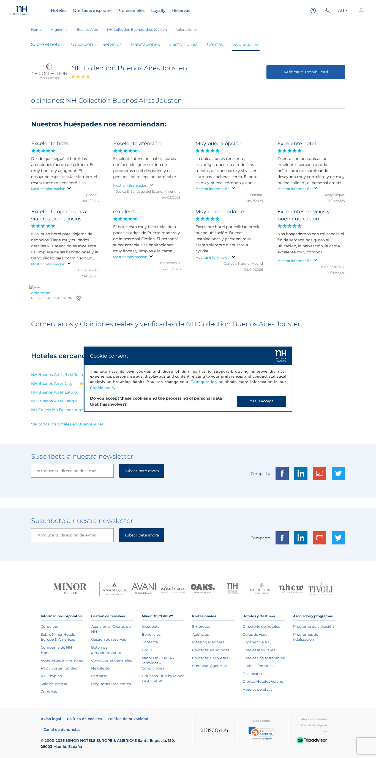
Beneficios (151, 634)
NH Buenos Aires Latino (54, 392)
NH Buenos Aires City (51, 383)
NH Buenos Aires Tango (54, 401)
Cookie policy (102, 388)
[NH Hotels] (232, 589)
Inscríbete (151, 626)
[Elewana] (173, 589)
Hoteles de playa (258, 689)
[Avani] (144, 589)
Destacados (253, 673)
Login (147, 650)
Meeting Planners (208, 642)
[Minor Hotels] (69, 589)
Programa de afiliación (313, 626)
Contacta (150, 642)
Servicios (112, 44)
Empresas (201, 626)
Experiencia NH (257, 642)
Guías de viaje (255, 634)
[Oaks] (203, 589)
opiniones (40, 293)
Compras (49, 691)
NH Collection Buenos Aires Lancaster (67, 409)
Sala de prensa (54, 684)
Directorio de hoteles (261, 626)
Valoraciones (246, 44)
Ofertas (215, 44)
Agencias (200, 634)
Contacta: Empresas (210, 658)
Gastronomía (183, 44)
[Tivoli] (321, 589)
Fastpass (99, 676)
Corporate (49, 626)
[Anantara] (114, 589)
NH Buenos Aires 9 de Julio (57, 374)
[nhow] (291, 589)
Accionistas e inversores (62, 660)
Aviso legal (51, 718)
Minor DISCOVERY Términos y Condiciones (158, 663)
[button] (261, 733)
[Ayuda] (313, 10)
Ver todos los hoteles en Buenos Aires (67, 424)
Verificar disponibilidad (306, 72)
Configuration (203, 382)
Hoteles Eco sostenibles (264, 658)
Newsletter (101, 668)
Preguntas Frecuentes (111, 684)
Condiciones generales (111, 660)
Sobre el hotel (46, 44)
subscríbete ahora (142, 470)
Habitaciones (145, 44)
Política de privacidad (128, 718)
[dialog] (188, 379)
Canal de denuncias (61, 729)
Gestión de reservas (108, 639)
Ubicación (82, 44)
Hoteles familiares (259, 650)
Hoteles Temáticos (259, 665)
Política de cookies (84, 718)
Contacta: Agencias (209, 665)
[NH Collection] (261, 589)
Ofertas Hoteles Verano (263, 681)
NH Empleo (51, 676)
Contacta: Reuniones (210, 650)
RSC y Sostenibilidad (59, 668)
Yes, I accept (261, 401)
